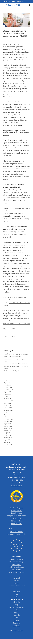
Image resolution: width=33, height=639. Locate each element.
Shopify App (16, 570)
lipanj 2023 (7, 394)
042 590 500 (7, 1)
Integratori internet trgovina (16, 534)
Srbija (17, 605)
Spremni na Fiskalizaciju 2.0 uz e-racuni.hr (15, 363)
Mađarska (16, 615)
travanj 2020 (8, 426)
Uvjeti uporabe (16, 485)
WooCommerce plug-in (16, 572)
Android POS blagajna (16, 559)
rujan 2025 (7, 383)
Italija (16, 610)
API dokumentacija (16, 531)
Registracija (17, 578)
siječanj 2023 (8, 399)
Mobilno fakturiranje (16, 562)
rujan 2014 (7, 435)
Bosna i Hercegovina (16, 607)
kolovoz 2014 (8, 437)
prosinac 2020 (8, 419)
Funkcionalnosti (16, 523)
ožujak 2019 (7, 433)
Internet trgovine (16, 518)
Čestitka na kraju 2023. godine (12, 371)
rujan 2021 (7, 415)
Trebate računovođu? (16, 529)
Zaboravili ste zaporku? (16, 586)
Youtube (16, 597)
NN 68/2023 (18, 60)
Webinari (16, 592)
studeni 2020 (8, 421)
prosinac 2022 (8, 401)
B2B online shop (16, 521)
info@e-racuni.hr (18, 1)
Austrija (16, 613)
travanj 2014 (8, 444)
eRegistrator (16, 564)
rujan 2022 (7, 405)
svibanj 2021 (8, 417)
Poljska (16, 620)
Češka (16, 618)
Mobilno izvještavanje (16, 567)
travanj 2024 (8, 387)
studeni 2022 (8, 403)
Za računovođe (16, 513)
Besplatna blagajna (16, 508)
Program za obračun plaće (16, 516)
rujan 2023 (7, 392)
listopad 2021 (8, 412)
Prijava (16, 581)
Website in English (16, 631)
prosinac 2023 (8, 389)
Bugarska (16, 623)
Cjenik (16, 583)
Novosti (13, 329)
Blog (16, 594)
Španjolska (16, 626)
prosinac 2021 (8, 410)
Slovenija (16, 602)
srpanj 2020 (7, 424)
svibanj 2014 (8, 442)
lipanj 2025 (7, 385)
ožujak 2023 (7, 396)
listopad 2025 (8, 380)
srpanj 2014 (7, 440)
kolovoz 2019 (8, 428)
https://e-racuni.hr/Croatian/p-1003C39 (16, 323)
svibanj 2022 (8, 408)
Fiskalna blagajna (16, 510)
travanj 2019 (8, 430)
